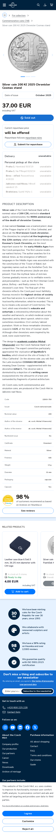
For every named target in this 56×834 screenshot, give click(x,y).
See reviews (28, 510)
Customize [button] (28, 821)
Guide (33, 764)
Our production (9, 748)
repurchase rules (33, 137)
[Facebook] (28, 727)
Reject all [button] (28, 829)
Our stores (35, 760)
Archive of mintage (11, 771)
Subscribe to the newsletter (37, 691)
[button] (6, 55)
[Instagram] (5, 727)
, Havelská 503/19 (19, 166)
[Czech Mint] (13, 5)
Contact (34, 746)
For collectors (19, 15)
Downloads (8, 767)
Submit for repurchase (30, 144)
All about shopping (39, 741)
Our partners (8, 753)
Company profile (10, 744)
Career (5, 758)
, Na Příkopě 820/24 (20, 171)
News (5, 762)
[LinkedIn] (20, 727)
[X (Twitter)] (35, 727)
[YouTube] (13, 727)
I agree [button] (28, 813)
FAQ (32, 750)
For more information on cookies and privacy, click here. (25, 806)
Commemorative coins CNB (15, 20)
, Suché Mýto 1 (19, 191)
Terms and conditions (41, 755)
